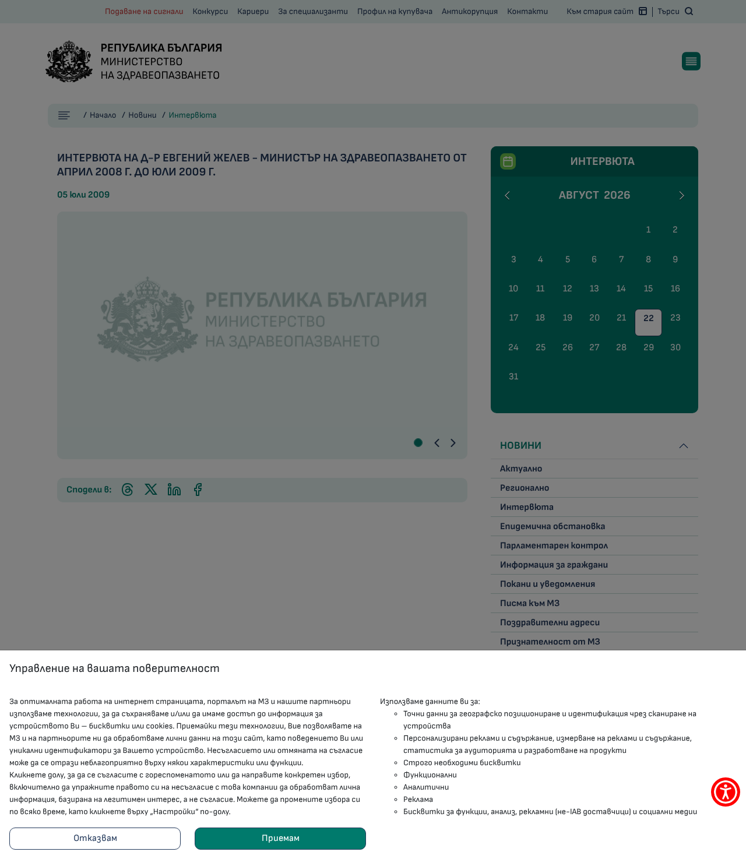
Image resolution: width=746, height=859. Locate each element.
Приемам (281, 838)
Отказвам (95, 838)
